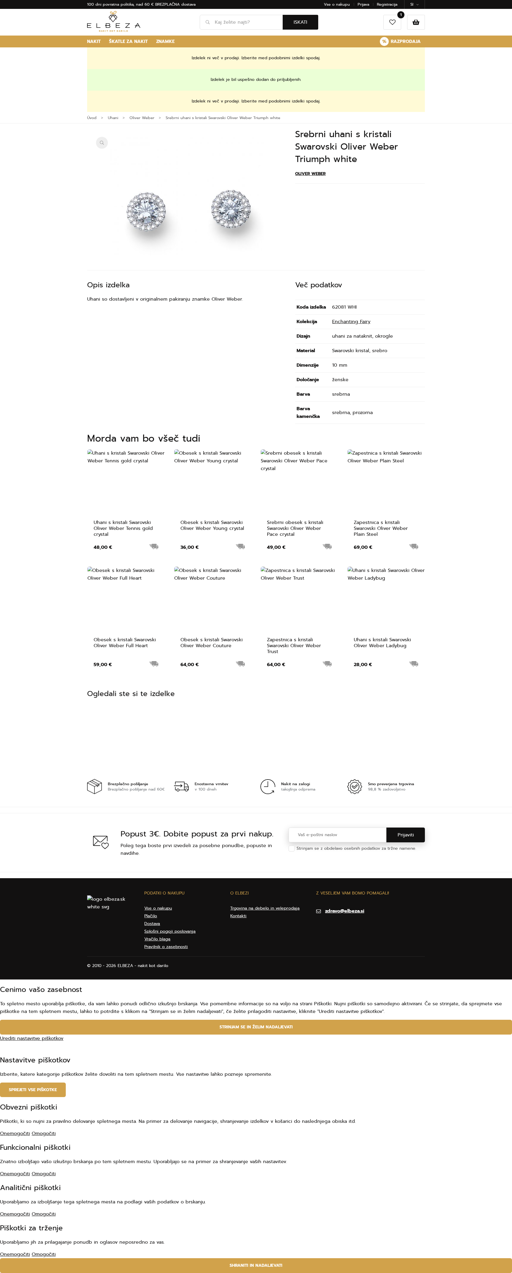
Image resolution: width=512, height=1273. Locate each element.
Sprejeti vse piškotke (33, 1090)
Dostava (152, 924)
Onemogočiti (15, 1133)
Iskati (300, 22)
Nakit (94, 41)
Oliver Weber (310, 174)
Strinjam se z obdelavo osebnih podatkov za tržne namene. (356, 851)
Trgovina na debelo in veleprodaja (265, 908)
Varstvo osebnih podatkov (323, 854)
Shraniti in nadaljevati (256, 1265)
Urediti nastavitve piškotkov (31, 1038)
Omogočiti (44, 1133)
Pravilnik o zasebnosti (166, 947)
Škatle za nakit (128, 41)
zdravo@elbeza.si (344, 911)
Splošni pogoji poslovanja (170, 931)
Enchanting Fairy (351, 321)
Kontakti (238, 916)
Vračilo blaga (157, 939)
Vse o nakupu (337, 4)
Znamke (165, 41)
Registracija (387, 4)
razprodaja (401, 41)
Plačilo (150, 916)
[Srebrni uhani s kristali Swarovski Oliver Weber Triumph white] (186, 214)
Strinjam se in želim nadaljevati (256, 1027)
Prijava (363, 4)
